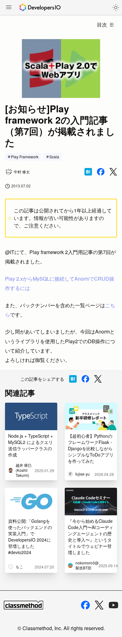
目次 (102, 24)
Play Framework (24, 156)
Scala (54, 156)
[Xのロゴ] (99, 605)
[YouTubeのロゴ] (114, 605)
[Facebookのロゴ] (85, 605)
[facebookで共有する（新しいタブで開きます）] (100, 172)
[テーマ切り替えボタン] (115, 7)
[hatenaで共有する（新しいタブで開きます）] (88, 172)
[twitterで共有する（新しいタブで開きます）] (113, 172)
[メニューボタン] (9, 7)
